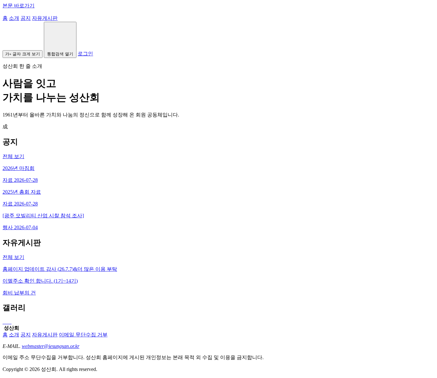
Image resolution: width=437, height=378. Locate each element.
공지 (25, 18)
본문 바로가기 (19, 5)
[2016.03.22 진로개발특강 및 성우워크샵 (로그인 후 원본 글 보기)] (11, 322)
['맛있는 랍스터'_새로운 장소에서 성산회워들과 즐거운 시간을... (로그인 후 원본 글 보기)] (7, 322)
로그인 (85, 53)
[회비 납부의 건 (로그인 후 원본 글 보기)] (4, 322)
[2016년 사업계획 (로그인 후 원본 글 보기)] (9, 322)
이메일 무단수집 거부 (83, 334)
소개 (14, 18)
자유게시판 (45, 18)
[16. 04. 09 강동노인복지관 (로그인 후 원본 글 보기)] (8, 322)
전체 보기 (13, 156)
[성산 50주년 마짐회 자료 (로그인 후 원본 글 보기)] (3, 322)
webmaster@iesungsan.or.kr (50, 346)
